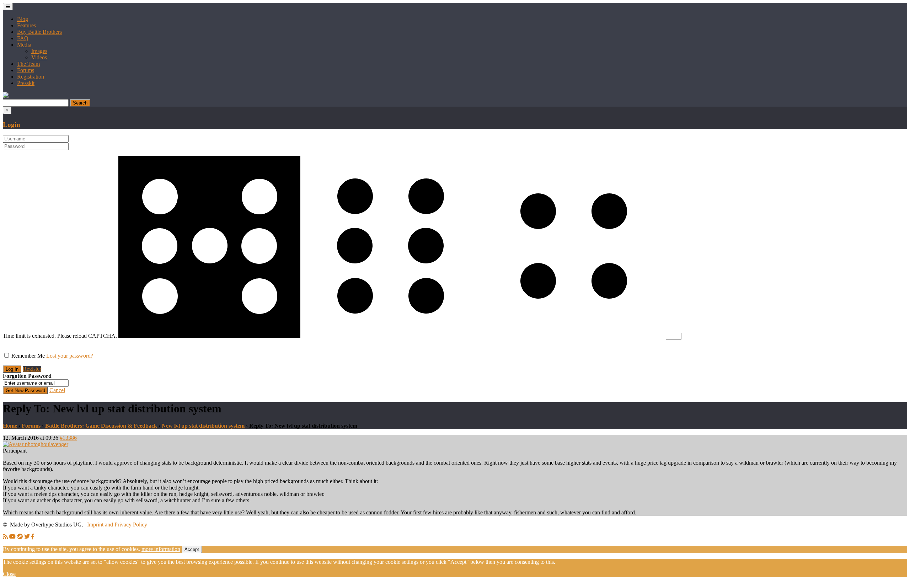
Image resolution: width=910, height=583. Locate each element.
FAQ (22, 38)
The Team (28, 64)
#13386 (68, 438)
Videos (39, 57)
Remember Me (28, 356)
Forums (25, 70)
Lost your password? (69, 356)
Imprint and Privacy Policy (117, 525)
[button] (6, 96)
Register (32, 369)
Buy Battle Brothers (39, 32)
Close (9, 574)
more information (160, 549)
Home (10, 426)
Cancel (57, 390)
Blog (22, 19)
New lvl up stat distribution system (203, 426)
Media (24, 45)
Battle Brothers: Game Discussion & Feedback (101, 426)
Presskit (25, 83)
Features (26, 25)
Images (39, 51)
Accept (191, 549)
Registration (30, 77)
